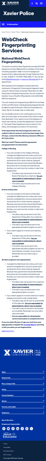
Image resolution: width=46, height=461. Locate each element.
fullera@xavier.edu (12, 79)
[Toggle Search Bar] (36, 3)
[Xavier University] (23, 352)
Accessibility (6, 447)
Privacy (5, 444)
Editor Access (7, 454)
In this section (12, 24)
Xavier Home (6, 32)
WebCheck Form (8, 331)
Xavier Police (18, 13)
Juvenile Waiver (30, 325)
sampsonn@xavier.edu (29, 79)
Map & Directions (7, 420)
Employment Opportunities (11, 424)
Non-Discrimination (8, 451)
